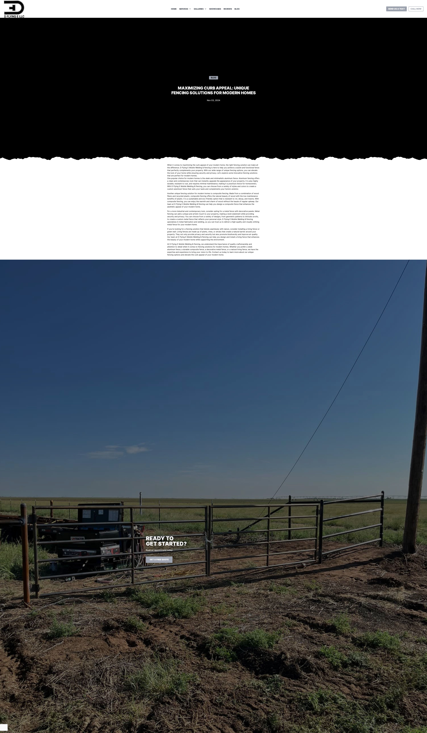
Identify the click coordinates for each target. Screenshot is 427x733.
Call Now (416, 9)
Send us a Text (396, 9)
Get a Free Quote (159, 559)
